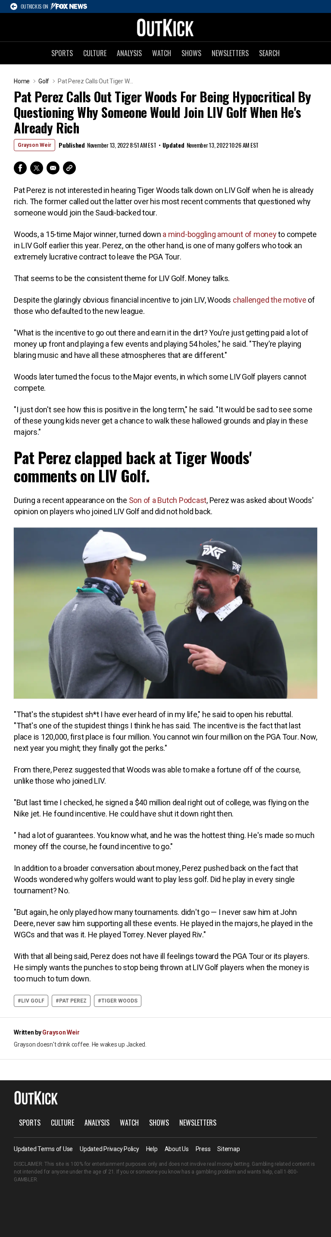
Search (269, 53)
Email (53, 167)
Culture (94, 53)
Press (203, 1148)
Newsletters (230, 53)
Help (152, 1148)
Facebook (20, 167)
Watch (161, 53)
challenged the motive (269, 299)
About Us (177, 1148)
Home (22, 81)
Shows (191, 53)
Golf (43, 81)
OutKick (165, 27)
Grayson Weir (34, 145)
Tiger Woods (119, 1001)
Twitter (36, 167)
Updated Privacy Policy (109, 1148)
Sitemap (228, 1148)
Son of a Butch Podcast (168, 500)
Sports (62, 53)
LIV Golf (32, 1001)
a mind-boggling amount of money (219, 234)
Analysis (129, 53)
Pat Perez (73, 1001)
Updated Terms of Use (43, 1148)
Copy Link (69, 167)
